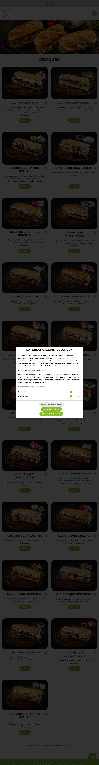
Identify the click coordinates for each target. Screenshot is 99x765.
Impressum (41, 387)
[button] (71, 392)
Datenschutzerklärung (26, 387)
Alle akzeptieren (51, 414)
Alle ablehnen (51, 409)
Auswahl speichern (51, 405)
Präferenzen (23, 396)
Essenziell (22, 392)
